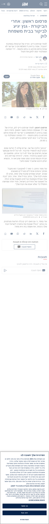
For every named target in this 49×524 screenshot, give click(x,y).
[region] (24, 488)
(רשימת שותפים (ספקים (37, 500)
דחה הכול (24, 513)
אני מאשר (24, 506)
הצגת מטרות (24, 519)
